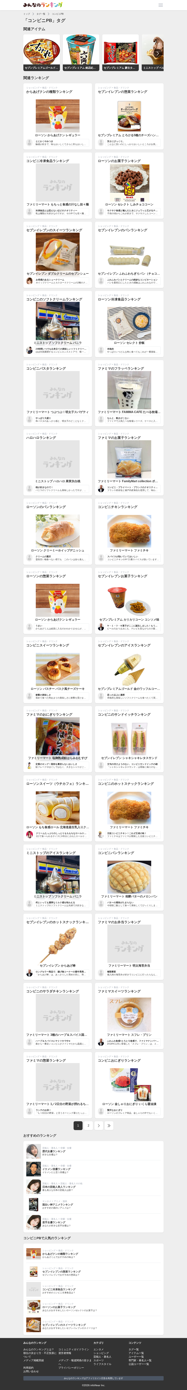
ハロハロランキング (41, 438)
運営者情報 (64, 1353)
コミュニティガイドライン (73, 1349)
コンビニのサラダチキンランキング (52, 991)
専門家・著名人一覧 (140, 1360)
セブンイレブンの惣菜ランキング (122, 92)
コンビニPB (58, 14)
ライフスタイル (102, 1364)
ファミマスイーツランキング (119, 991)
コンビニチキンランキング (117, 507)
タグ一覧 (41, 14)
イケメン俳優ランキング (56, 1169)
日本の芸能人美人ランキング (59, 1186)
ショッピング (32, 87)
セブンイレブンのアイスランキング (124, 645)
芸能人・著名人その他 (71, 1183)
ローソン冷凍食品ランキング (119, 299)
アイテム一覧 (136, 1353)
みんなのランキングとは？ (38, 1349)
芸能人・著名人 (50, 1148)
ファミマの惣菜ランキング (46, 1060)
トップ (26, 14)
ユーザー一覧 (136, 1356)
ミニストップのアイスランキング (51, 853)
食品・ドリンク (50, 87)
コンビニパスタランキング (46, 368)
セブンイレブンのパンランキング (122, 230)
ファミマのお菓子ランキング (119, 438)
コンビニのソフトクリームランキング (54, 299)
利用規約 (28, 1367)
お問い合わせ (31, 1371)
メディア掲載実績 (33, 1360)
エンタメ (46, 1201)
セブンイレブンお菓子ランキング (122, 576)
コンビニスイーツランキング (47, 645)
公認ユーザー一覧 (139, 1364)
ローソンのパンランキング (46, 507)
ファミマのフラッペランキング (121, 368)
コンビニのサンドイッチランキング (124, 714)
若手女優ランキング (53, 1222)
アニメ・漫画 (60, 1201)
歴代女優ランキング (53, 1151)
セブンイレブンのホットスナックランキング (59, 922)
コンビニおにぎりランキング (119, 1060)
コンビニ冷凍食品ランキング (47, 161)
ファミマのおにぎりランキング (49, 714)
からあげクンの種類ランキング (49, 92)
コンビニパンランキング (116, 853)
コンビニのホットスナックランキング (126, 784)
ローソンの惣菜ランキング (46, 576)
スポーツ (99, 1360)
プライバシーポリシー (71, 1367)
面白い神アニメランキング (57, 1204)
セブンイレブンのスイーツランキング (54, 230)
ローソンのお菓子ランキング (119, 161)
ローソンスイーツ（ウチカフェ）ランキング (59, 784)
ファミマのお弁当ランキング (119, 922)
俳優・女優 (65, 1148)
